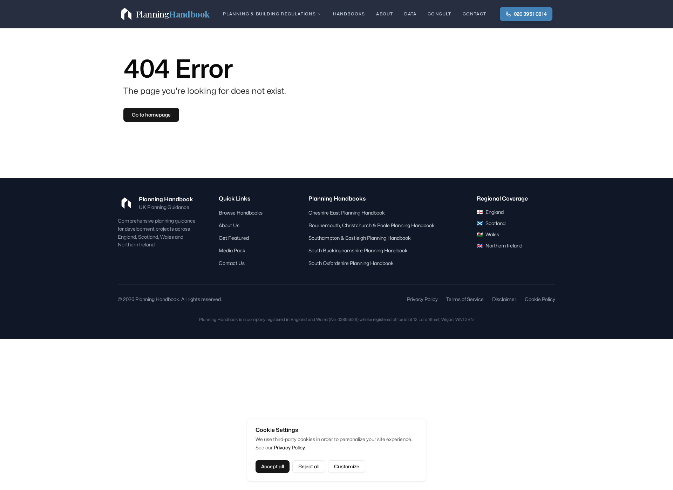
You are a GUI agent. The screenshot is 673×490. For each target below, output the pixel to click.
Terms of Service (465, 299)
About (384, 13)
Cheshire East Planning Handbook (346, 213)
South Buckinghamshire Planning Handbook (358, 250)
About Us (229, 225)
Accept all (272, 466)
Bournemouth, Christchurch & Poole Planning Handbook (371, 225)
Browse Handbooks (241, 213)
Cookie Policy (540, 299)
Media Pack (232, 250)
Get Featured (234, 238)
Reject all (308, 466)
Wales (488, 234)
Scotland (491, 223)
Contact (474, 13)
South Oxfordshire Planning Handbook (351, 263)
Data (410, 13)
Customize (346, 466)
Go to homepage (151, 115)
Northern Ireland (499, 245)
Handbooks (349, 13)
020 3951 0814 (530, 14)
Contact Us (232, 263)
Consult (439, 13)
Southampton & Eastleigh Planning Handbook (359, 238)
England (490, 212)
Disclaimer (504, 299)
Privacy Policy (289, 447)
